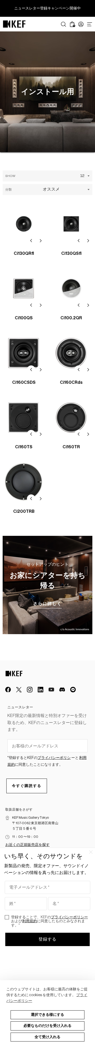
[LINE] (73, 689)
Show (10, 175)
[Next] (40, 240)
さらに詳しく (47, 604)
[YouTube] (51, 689)
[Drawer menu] (89, 24)
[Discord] (62, 689)
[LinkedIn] (40, 689)
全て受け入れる (47, 1037)
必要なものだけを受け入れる (47, 1026)
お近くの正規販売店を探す (27, 845)
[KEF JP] (14, 24)
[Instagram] (29, 689)
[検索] (63, 24)
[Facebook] (8, 689)
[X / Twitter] (19, 689)
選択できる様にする (47, 1015)
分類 (8, 189)
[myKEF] (81, 24)
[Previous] (31, 240)
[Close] (91, 852)
